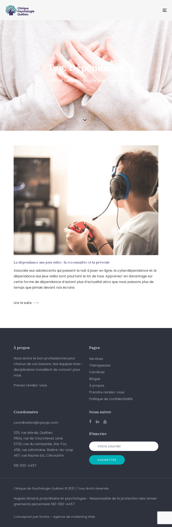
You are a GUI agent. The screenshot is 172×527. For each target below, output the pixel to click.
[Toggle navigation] (140, 10)
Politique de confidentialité (111, 399)
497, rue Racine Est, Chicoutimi (39, 455)
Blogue (94, 378)
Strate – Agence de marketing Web (67, 516)
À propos (96, 385)
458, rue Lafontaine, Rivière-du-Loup (43, 449)
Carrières (97, 372)
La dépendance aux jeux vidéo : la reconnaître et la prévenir (62, 262)
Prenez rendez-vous (30, 385)
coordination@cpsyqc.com (36, 422)
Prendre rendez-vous (106, 392)
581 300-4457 (25, 465)
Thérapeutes (100, 365)
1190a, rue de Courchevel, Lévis (38, 438)
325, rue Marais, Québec (33, 432)
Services (96, 358)
